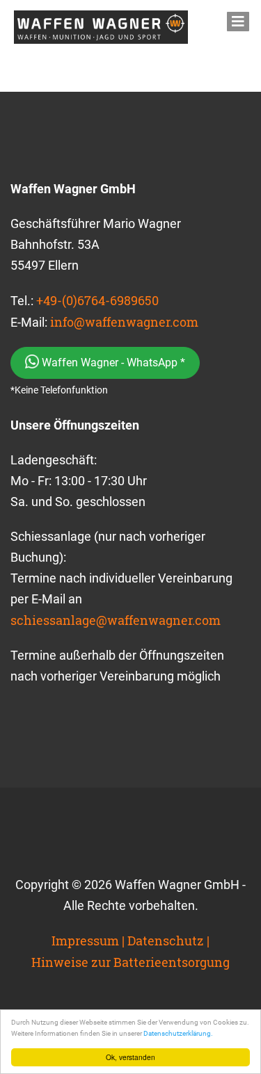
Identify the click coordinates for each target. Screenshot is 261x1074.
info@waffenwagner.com (124, 322)
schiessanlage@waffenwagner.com (115, 620)
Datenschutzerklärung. (178, 1033)
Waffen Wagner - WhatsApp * (112, 362)
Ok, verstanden (130, 1057)
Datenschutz (165, 940)
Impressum (85, 940)
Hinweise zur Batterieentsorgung (130, 962)
